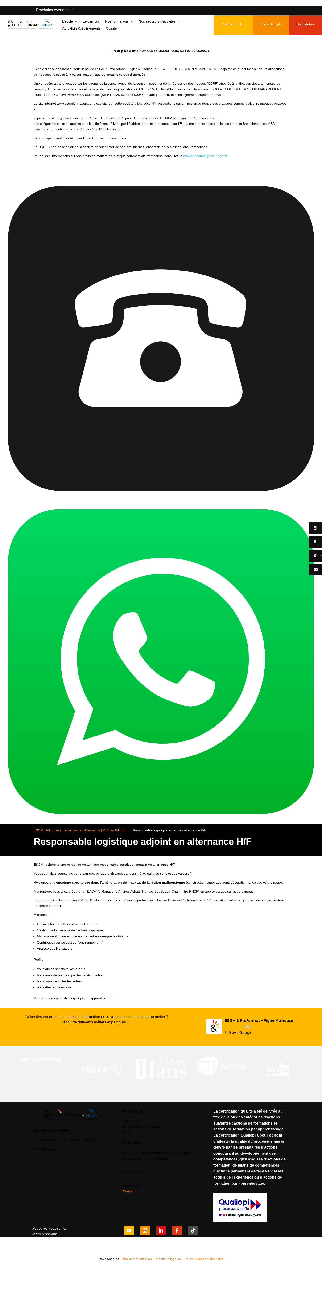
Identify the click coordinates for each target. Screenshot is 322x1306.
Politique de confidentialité (204, 1259)
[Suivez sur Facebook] (177, 1230)
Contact (128, 1191)
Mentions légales (168, 1259)
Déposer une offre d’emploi (145, 1158)
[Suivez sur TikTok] (193, 1230)
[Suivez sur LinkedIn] (161, 1230)
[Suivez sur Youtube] (129, 1230)
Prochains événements (55, 10)
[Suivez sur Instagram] (145, 1230)
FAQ (126, 1133)
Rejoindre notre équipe (142, 1127)
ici (129, 1022)
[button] (250, 1027)
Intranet (128, 1180)
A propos (130, 1121)
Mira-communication (136, 1259)
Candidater (131, 1186)
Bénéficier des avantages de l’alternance (157, 1153)
